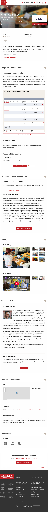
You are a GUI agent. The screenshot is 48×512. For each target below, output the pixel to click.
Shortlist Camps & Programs (37, 489)
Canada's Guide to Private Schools (21, 483)
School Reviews (19, 491)
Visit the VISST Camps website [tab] (9, 57)
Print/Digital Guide (20, 496)
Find (24, 2)
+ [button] (4, 389)
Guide (32, 2)
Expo (40, 2)
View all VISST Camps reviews (24, 228)
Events (36, 2)
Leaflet (8, 399)
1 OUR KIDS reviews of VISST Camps (12, 190)
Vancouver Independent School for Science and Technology (31, 409)
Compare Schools (20, 489)
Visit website (31, 165)
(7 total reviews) (6, 24)
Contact (33, 475)
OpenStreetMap (15, 399)
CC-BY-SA (22, 399)
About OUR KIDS (19, 475)
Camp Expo (33, 492)
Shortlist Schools (19, 487)
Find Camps (34, 486)
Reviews (27, 2)
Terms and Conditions (36, 505)
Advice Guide (19, 492)
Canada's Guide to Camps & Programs (38, 483)
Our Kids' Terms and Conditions (36, 501)
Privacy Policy (18, 506)
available (13, 93)
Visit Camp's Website (39, 24)
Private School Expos (20, 494)
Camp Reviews (34, 491)
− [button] (4, 391)
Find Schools (19, 486)
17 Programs (5, 19)
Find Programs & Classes (36, 487)
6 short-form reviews (9, 189)
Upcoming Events (35, 494)
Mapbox (29, 399)
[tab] (24, 67)
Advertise (18, 477)
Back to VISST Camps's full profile (24, 462)
